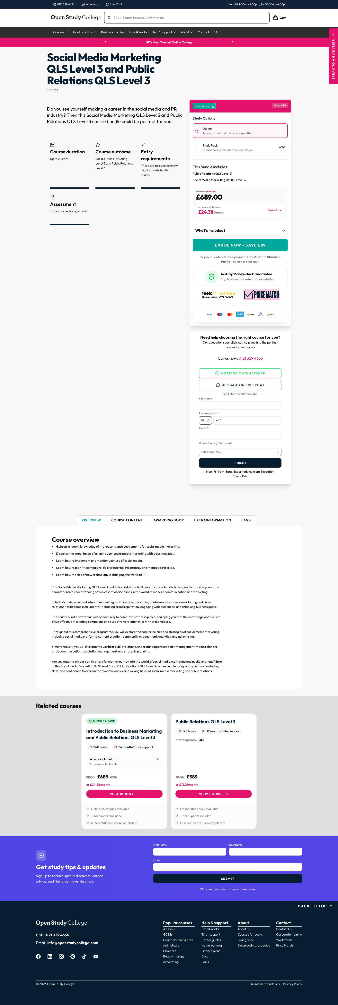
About (185, 32)
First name (207, 398)
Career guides (211, 940)
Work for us (284, 940)
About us (244, 929)
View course (211, 794)
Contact (203, 32)
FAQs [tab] (246, 520)
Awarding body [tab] (168, 520)
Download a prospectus (254, 945)
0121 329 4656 (251, 358)
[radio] (197, 131)
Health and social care (178, 940)
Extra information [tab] (212, 520)
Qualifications (83, 32)
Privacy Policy (292, 984)
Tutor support (210, 934)
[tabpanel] (169, 607)
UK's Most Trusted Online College (169, 42)
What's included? (210, 230)
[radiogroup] (240, 139)
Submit (240, 463)
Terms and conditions (265, 984)
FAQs (205, 962)
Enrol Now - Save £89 (240, 245)
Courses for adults (250, 934)
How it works (138, 32)
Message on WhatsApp (243, 373)
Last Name (237, 845)
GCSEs (168, 934)
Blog (204, 956)
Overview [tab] (91, 520)
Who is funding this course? (215, 443)
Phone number (209, 413)
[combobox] (240, 452)
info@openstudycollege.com (72, 942)
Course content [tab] (127, 520)
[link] (124, 771)
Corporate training (289, 934)
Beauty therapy (173, 956)
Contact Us (284, 929)
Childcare (169, 951)
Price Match (284, 945)
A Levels (169, 929)
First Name (161, 845)
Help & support (162, 32)
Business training (113, 32)
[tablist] (169, 520)
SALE (217, 32)
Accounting (171, 962)
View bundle (122, 794)
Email (204, 428)
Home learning (211, 945)
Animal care (171, 945)
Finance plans (210, 951)
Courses (59, 32)
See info (273, 210)
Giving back (246, 940)
